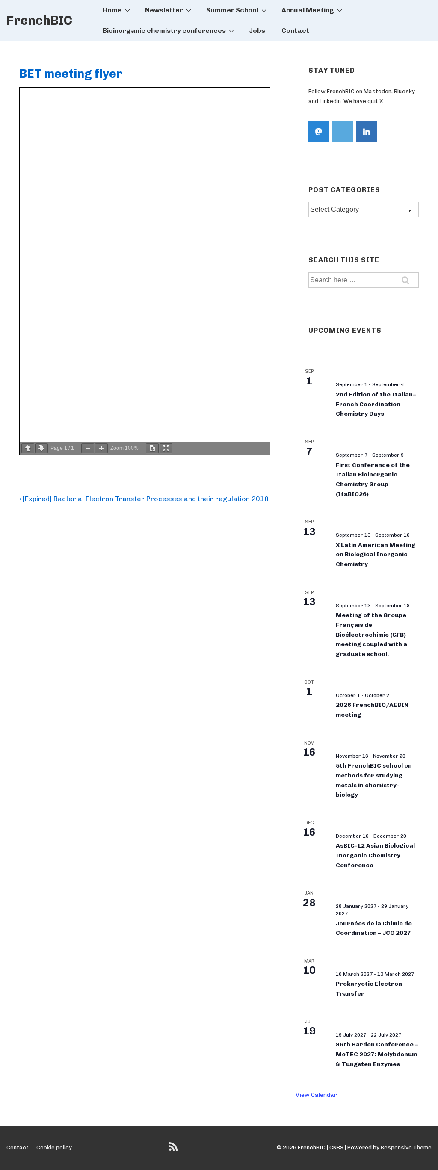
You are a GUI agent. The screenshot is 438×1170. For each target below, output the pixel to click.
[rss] (174, 1149)
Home (112, 10)
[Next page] (41, 448)
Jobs (257, 31)
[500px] (342, 131)
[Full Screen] (166, 448)
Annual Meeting (307, 10)
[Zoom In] (101, 448)
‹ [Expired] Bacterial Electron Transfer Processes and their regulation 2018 (144, 499)
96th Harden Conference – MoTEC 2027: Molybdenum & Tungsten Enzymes (377, 1054)
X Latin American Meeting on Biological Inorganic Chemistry (375, 554)
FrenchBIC (39, 20)
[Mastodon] (318, 131)
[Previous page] (27, 448)
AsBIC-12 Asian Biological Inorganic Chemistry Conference (375, 855)
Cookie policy (54, 1147)
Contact (295, 31)
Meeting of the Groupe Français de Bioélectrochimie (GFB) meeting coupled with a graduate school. (371, 635)
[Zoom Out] (87, 448)
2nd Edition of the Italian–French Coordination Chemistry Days (376, 404)
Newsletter (164, 10)
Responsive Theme (406, 1147)
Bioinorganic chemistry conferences (164, 31)
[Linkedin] (366, 131)
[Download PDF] (152, 448)
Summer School (232, 10)
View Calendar (316, 1095)
